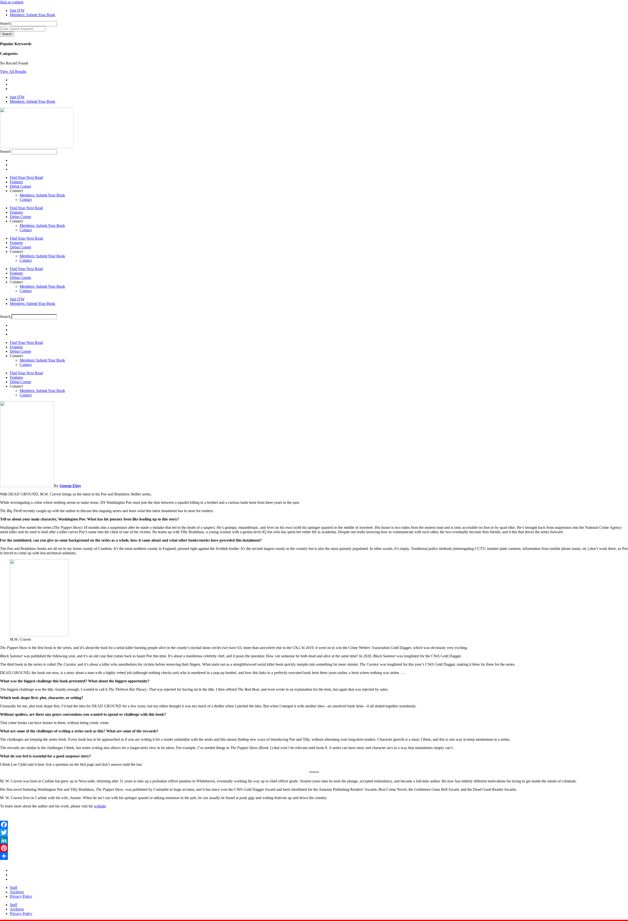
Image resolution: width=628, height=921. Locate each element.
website (100, 806)
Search (5, 23)
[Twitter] (314, 832)
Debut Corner (20, 186)
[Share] (314, 856)
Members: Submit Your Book (42, 195)
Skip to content (11, 2)
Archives (17, 892)
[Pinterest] (314, 848)
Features (16, 182)
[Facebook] (314, 825)
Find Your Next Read (26, 177)
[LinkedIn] (314, 840)
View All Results (13, 71)
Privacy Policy (21, 896)
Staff (13, 887)
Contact (26, 199)
